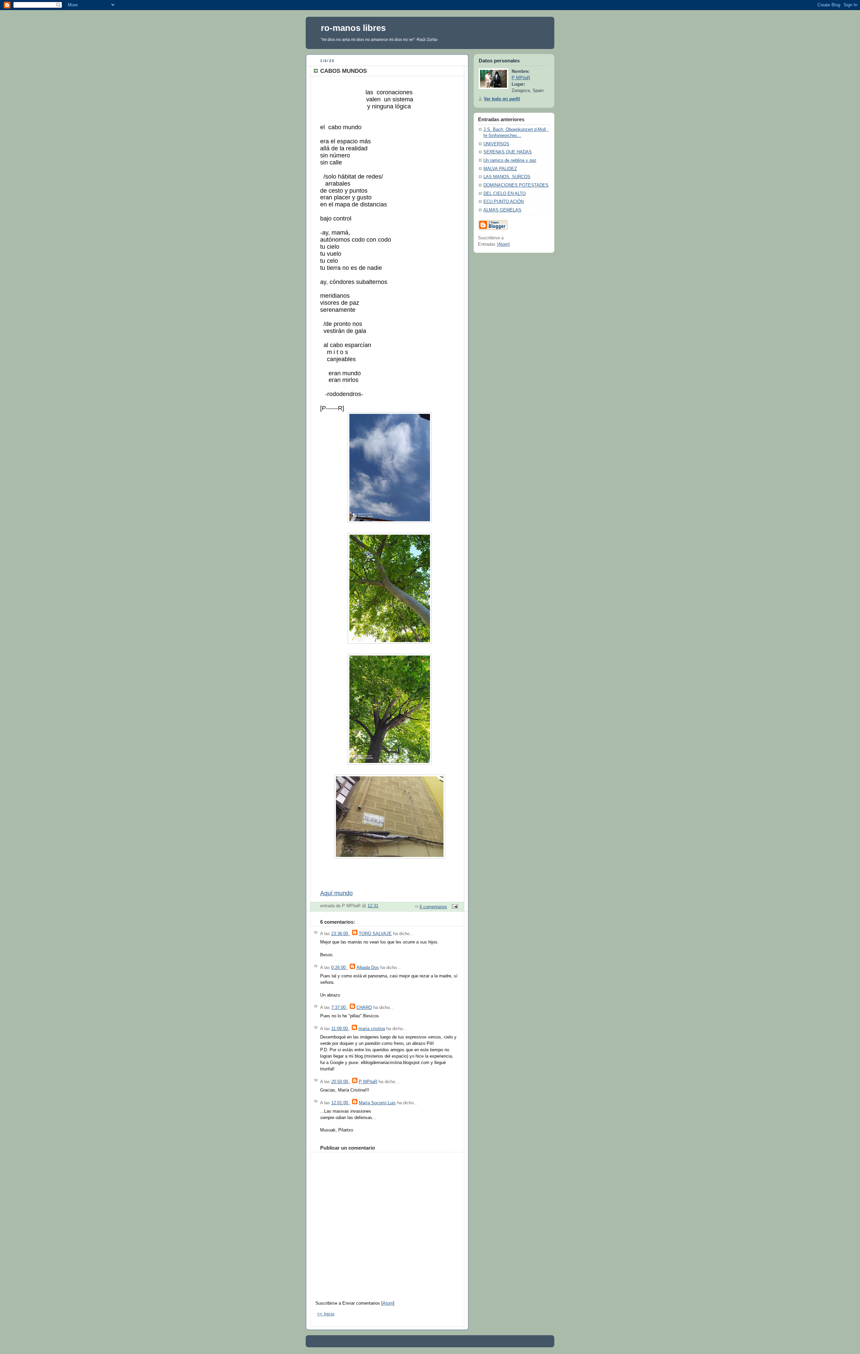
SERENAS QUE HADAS (507, 152)
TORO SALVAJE (375, 933)
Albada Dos (367, 967)
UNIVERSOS (496, 144)
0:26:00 (339, 967)
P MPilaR (368, 1081)
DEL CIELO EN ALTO (504, 193)
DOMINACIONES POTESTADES (516, 185)
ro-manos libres (353, 28)
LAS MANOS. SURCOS (506, 177)
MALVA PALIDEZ (500, 168)
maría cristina (371, 1028)
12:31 (373, 906)
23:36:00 (340, 933)
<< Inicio (325, 1314)
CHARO (364, 1007)
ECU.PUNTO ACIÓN (503, 201)
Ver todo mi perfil (502, 99)
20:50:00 (340, 1081)
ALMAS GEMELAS (502, 210)
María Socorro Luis (377, 1103)
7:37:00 (339, 1007)
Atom (388, 1303)
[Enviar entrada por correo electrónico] (453, 907)
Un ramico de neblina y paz (509, 160)
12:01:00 (340, 1103)
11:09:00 (340, 1028)
